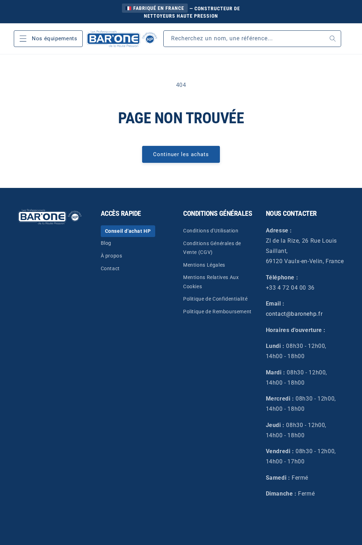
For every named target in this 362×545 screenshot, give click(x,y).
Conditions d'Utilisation (211, 230)
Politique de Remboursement (217, 311)
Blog (106, 243)
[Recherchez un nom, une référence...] (333, 39)
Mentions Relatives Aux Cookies (211, 281)
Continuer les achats (181, 154)
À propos (111, 256)
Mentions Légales (204, 265)
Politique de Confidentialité (215, 299)
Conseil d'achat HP (128, 231)
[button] (48, 38)
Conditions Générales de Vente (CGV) (212, 248)
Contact (110, 268)
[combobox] (252, 39)
